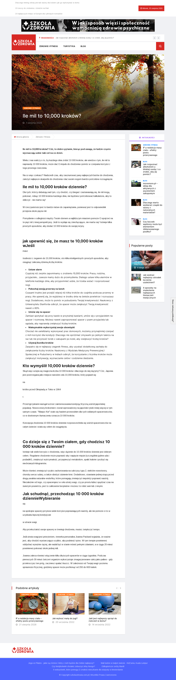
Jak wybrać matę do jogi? (65, 618)
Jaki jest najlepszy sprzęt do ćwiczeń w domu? (103, 619)
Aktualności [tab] (148, 138)
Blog (83, 46)
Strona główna (22, 137)
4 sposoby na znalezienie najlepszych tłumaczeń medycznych (149, 292)
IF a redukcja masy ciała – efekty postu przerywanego (29, 619)
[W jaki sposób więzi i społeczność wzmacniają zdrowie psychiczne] (88, 25)
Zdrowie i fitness (48, 46)
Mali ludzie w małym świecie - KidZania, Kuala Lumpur (124, 663)
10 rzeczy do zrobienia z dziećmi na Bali (32, 8)
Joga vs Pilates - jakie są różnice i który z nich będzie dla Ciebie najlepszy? (61, 663)
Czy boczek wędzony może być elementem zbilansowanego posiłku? (152, 226)
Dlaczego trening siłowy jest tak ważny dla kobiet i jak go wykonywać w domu (47, 3)
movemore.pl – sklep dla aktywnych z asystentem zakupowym (150, 188)
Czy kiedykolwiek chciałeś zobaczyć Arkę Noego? (73, 666)
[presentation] (154, 38)
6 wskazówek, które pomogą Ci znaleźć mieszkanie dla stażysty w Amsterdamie (88, 670)
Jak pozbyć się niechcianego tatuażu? (145, 262)
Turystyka (69, 46)
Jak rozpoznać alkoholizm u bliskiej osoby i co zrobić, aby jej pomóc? (85, 38)
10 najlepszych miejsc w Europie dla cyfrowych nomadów (38, 14)
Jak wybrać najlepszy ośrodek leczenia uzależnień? (152, 279)
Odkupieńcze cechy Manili (113, 666)
